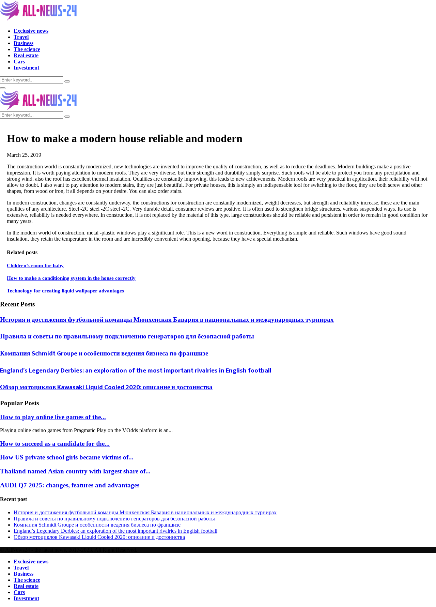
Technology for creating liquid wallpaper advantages (65, 290)
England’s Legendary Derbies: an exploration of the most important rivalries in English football (135, 370)
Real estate (26, 55)
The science (27, 49)
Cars (19, 61)
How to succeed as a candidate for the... (55, 443)
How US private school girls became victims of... (67, 457)
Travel (21, 37)
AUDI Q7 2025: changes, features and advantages (69, 485)
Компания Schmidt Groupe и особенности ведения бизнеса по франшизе (104, 353)
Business (23, 43)
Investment (26, 68)
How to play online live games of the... (53, 417)
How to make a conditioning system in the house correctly (71, 278)
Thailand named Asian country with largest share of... (75, 471)
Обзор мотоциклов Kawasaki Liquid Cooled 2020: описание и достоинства (106, 387)
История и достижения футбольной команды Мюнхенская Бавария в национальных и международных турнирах (167, 320)
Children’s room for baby (35, 265)
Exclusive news (31, 31)
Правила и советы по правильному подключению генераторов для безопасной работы (127, 336)
